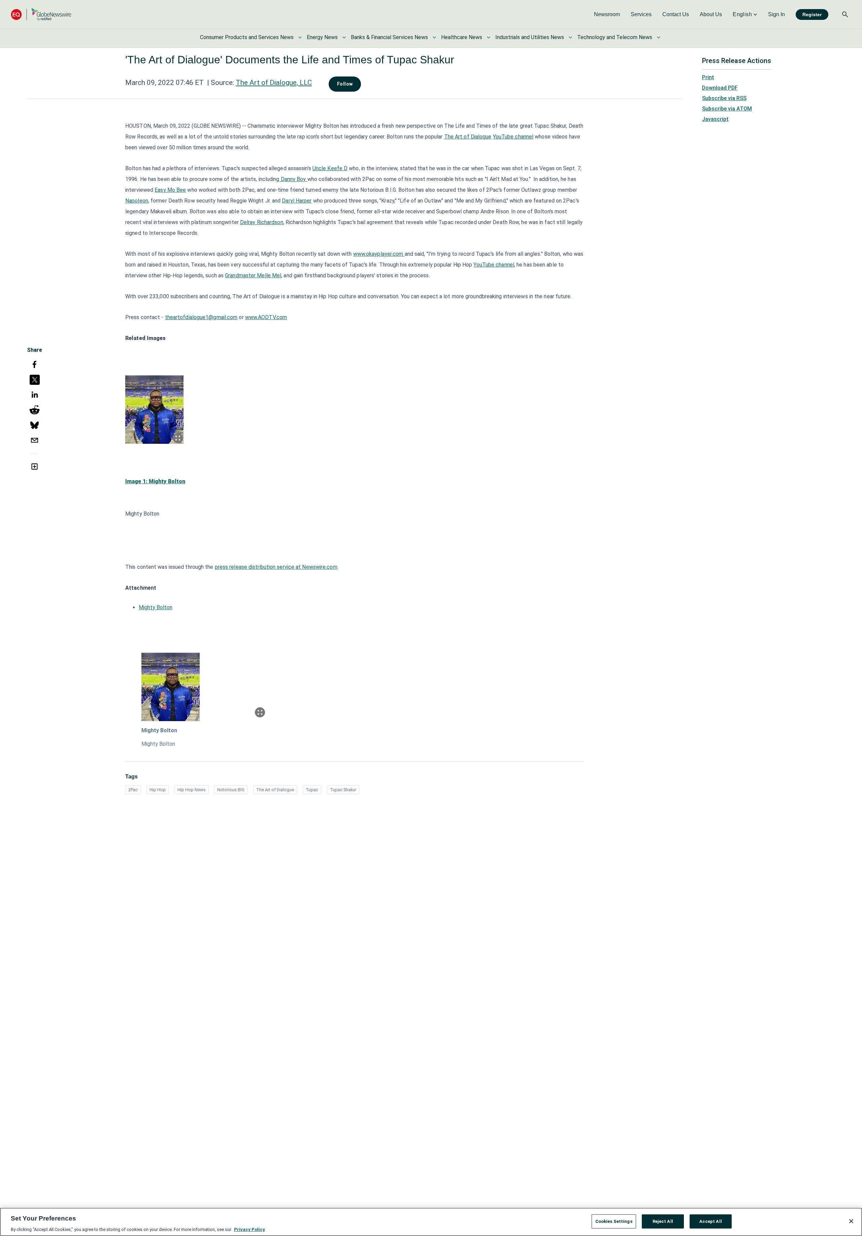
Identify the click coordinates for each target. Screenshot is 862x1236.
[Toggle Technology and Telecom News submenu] (658, 37)
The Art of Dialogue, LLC (274, 83)
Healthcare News (461, 37)
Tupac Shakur (343, 789)
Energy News (322, 37)
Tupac (312, 789)
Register (812, 14)
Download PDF (720, 88)
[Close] (851, 1221)
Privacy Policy (249, 1229)
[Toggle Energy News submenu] (344, 37)
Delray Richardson (261, 222)
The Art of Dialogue (468, 136)
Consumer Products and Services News (247, 37)
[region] (431, 1222)
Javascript (715, 119)
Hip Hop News (191, 789)
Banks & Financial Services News (389, 37)
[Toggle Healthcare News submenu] (488, 37)
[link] (607, 14)
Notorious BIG (230, 789)
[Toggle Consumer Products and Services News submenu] (300, 37)
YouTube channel (513, 136)
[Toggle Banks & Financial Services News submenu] (434, 37)
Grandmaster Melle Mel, (253, 275)
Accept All (710, 1221)
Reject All (663, 1221)
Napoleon (136, 200)
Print (708, 77)
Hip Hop (158, 789)
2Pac (133, 789)
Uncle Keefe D (329, 168)
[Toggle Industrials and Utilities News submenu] (570, 37)
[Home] (41, 14)
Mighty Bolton (155, 607)
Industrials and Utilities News (529, 37)
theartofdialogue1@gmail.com (201, 317)
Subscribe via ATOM (727, 108)
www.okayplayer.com (379, 254)
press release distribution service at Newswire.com (276, 567)
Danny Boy (293, 179)
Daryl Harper (296, 200)
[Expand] (178, 438)
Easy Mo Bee (170, 190)
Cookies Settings (613, 1221)
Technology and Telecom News (614, 37)
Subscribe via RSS (724, 98)
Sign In (776, 14)
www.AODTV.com (266, 317)
